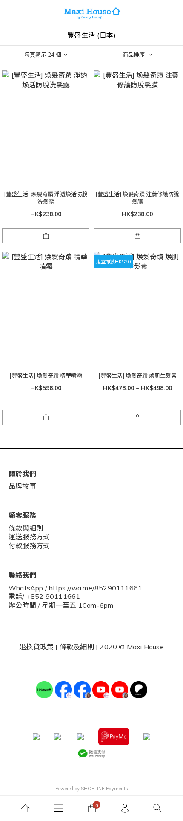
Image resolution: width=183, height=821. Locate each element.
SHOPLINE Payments (104, 789)
